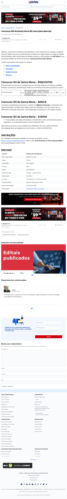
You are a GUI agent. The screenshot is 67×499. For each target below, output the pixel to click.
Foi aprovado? (42, 414)
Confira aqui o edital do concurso (35, 188)
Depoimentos (38, 421)
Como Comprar (5, 402)
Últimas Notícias (10, 27)
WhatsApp (39, 402)
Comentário (4, 349)
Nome (3, 368)
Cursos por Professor (6, 441)
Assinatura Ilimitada (6, 421)
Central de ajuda (40, 397)
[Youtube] (32, 484)
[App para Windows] (21, 484)
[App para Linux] (24, 484)
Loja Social (4, 404)
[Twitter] (43, 484)
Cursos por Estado (6, 439)
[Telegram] (46, 484)
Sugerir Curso (38, 431)
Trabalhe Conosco (6, 414)
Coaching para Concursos (8, 424)
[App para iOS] (27, 484)
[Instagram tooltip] (35, 484)
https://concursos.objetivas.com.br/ (13, 141)
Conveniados (4, 409)
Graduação (4, 429)
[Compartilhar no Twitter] (58, 40)
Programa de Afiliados (7, 411)
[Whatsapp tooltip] (38, 484)
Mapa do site (33, 480)
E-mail (3, 374)
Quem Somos (4, 397)
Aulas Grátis (38, 429)
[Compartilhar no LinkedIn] (60, 40)
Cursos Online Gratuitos (7, 446)
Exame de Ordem (5, 426)
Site (2, 379)
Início (2, 27)
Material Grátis (39, 424)
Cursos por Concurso (6, 434)
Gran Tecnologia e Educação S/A (23, 489)
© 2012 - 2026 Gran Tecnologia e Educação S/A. (33, 473)
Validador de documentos (8, 406)
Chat (37, 399)
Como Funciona (5, 399)
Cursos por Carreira (6, 436)
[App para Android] (30, 484)
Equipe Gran (6, 38)
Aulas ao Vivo (38, 426)
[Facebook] (41, 484)
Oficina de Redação (6, 443)
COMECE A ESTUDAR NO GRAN (33, 199)
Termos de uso (33, 477)
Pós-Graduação (5, 431)
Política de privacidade (33, 475)
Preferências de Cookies (7, 416)
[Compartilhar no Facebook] (55, 40)
